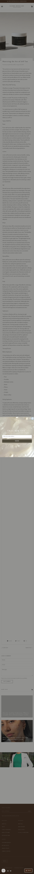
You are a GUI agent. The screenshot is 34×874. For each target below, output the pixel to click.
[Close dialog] (32, 418)
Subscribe (17, 440)
